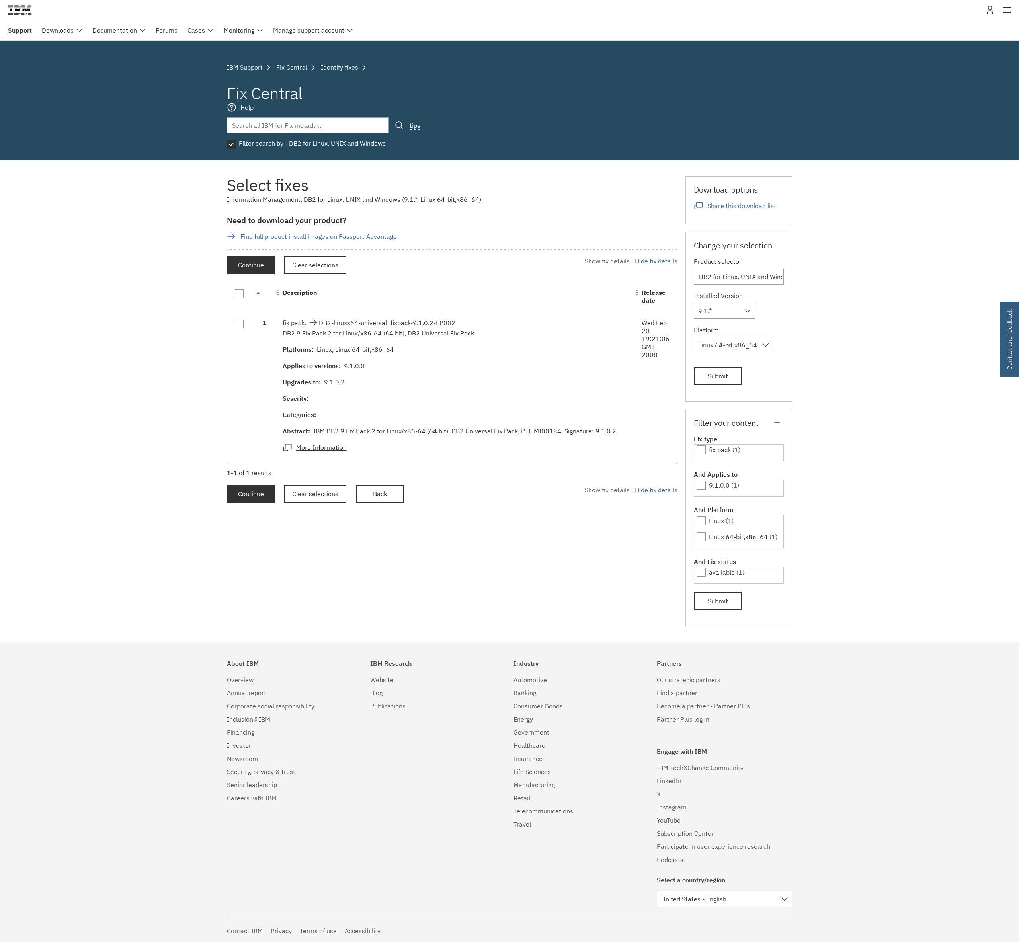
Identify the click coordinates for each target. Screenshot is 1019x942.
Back (380, 494)
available (722, 572)
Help (247, 107)
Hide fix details (656, 261)
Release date (654, 296)
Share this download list (741, 206)
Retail (521, 798)
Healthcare (529, 745)
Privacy (281, 931)
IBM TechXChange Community (700, 768)
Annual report (246, 693)
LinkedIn (669, 781)
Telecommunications (543, 811)
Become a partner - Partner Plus (703, 706)
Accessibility (363, 931)
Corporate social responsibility (270, 706)
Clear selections (315, 265)
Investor (239, 745)
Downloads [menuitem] (58, 30)
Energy (523, 719)
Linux (716, 521)
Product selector (718, 261)
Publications (388, 706)
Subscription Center (685, 833)
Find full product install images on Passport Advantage (318, 236)
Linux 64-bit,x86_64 (738, 537)
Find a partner (677, 693)
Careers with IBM (252, 798)
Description (300, 292)
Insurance (528, 759)
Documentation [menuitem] (114, 30)
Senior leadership (252, 785)
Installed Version (718, 296)
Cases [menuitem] (196, 30)
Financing (240, 732)
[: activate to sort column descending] (265, 296)
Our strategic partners (688, 680)
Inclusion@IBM (248, 719)
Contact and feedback (1009, 339)
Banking (524, 693)
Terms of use (318, 931)
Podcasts (670, 860)
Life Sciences (532, 772)
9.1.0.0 (719, 485)
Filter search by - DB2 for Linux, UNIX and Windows (312, 143)
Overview (240, 680)
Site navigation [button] (1007, 14)
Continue (251, 265)
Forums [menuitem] (167, 30)
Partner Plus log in (683, 719)
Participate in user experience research (713, 846)
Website (382, 680)
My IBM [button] (990, 13)
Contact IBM (245, 931)
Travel (522, 824)
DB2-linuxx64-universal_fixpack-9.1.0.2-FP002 (388, 323)
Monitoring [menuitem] (239, 30)
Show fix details (607, 261)
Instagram (672, 807)
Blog (376, 693)
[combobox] (724, 311)
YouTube (669, 820)
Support (20, 30)
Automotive (530, 680)
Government (531, 732)
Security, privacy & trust (261, 772)
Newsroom (242, 759)
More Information (321, 447)
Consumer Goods (538, 706)
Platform (706, 330)
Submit (718, 376)
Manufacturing (534, 785)
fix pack (720, 450)
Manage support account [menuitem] (308, 30)
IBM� (20, 10)
